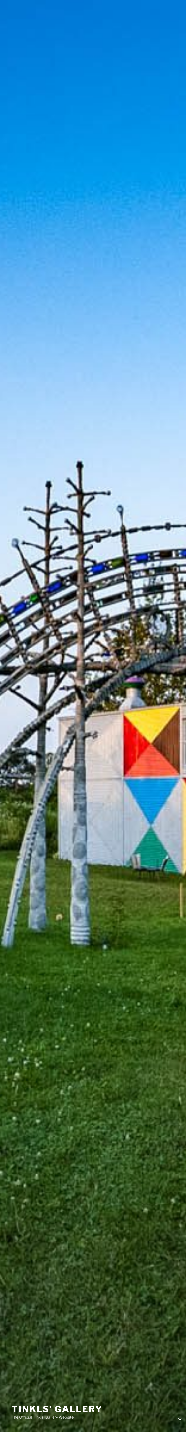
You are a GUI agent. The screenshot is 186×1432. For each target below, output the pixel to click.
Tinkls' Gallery (57, 1409)
